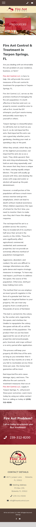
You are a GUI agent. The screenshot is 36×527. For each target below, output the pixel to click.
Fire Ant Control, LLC (11, 76)
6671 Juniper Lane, (19, 478)
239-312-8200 (19, 496)
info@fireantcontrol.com (19, 500)
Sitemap (18, 514)
